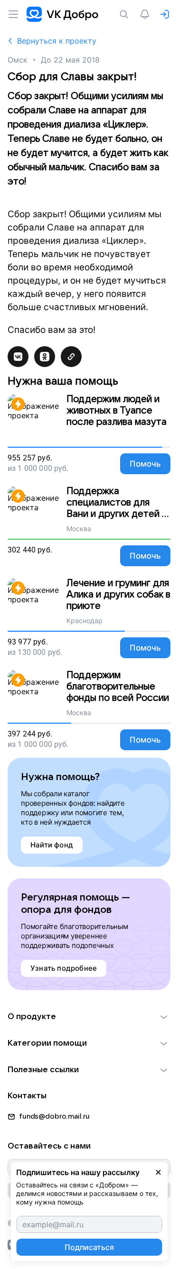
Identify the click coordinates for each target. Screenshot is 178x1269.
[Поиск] (125, 14)
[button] (89, 1016)
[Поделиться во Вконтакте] (18, 356)
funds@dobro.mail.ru (54, 1116)
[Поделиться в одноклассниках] (44, 356)
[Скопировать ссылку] (71, 356)
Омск (18, 59)
